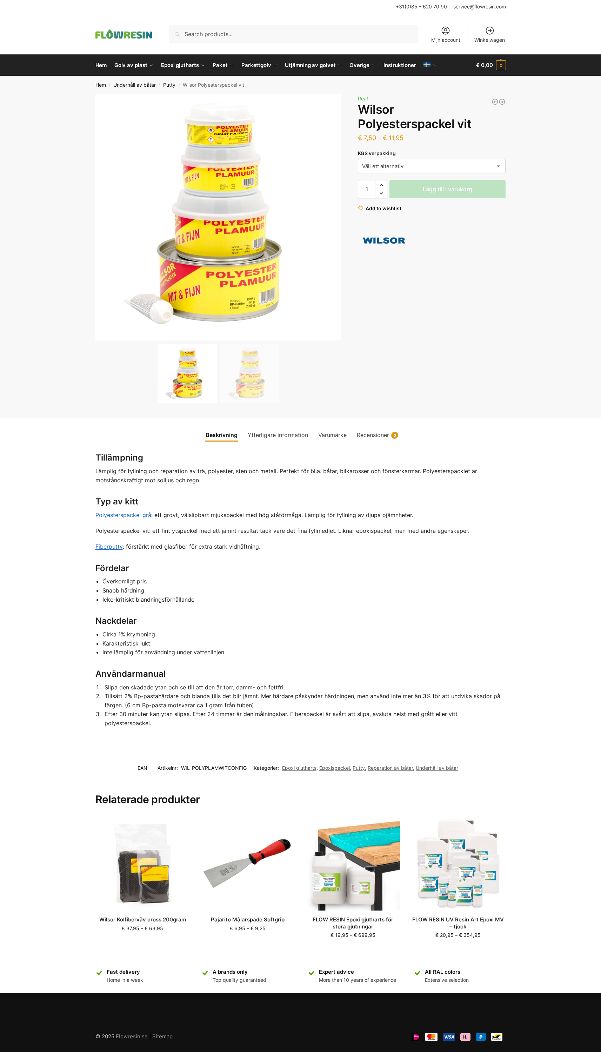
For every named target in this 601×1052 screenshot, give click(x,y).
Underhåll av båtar (134, 85)
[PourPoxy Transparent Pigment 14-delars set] (495, 101)
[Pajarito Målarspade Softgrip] (247, 863)
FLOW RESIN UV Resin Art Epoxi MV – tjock (458, 923)
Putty (169, 85)
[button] (333, 217)
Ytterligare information (278, 434)
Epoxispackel (334, 768)
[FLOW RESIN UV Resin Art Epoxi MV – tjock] (457, 863)
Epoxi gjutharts (299, 768)
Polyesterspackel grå (123, 514)
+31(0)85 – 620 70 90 (421, 6)
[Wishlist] (179, 826)
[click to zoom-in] (218, 217)
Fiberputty (109, 546)
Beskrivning (222, 434)
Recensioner (376, 434)
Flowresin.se (132, 1036)
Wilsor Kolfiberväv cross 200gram (142, 919)
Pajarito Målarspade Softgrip (248, 919)
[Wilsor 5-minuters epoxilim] (502, 101)
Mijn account (445, 40)
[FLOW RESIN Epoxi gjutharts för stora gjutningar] (353, 863)
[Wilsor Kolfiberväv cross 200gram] (142, 863)
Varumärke (332, 434)
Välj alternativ (142, 943)
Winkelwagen (489, 40)
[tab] (221, 434)
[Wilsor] (384, 240)
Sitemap (162, 1036)
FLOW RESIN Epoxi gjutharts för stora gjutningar (353, 923)
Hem (100, 85)
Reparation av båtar (390, 768)
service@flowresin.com (479, 6)
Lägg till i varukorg (447, 189)
